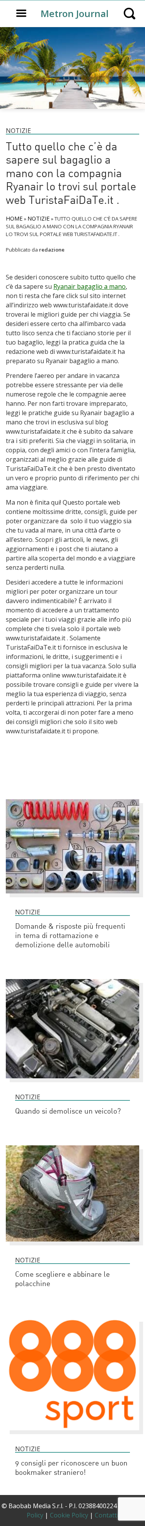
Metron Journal (75, 13)
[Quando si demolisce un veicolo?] (72, 1082)
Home (14, 218)
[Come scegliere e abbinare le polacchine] (72, 1245)
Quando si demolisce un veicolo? (68, 1112)
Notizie (18, 130)
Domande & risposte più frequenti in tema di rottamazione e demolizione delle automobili (70, 936)
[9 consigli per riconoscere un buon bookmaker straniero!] (72, 1433)
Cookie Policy (69, 1515)
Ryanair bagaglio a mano (89, 286)
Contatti (106, 1515)
